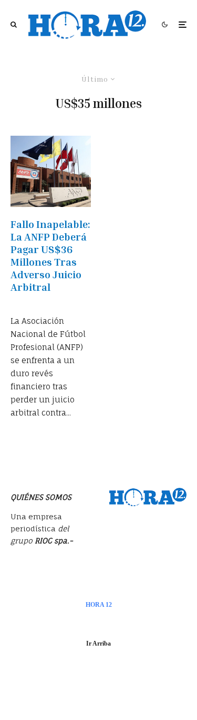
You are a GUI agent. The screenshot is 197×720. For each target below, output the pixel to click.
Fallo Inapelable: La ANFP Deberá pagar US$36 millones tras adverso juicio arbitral (50, 255)
